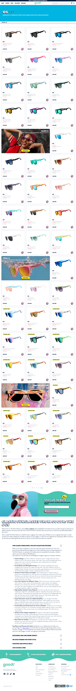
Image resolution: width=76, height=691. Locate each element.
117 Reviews (58, 375)
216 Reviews (8, 197)
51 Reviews (33, 477)
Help (36, 668)
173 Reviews (33, 248)
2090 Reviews (59, 146)
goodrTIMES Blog (51, 669)
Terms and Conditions (65, 666)
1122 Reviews (33, 44)
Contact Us (38, 671)
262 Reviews (9, 324)
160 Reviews (9, 375)
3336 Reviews (9, 70)
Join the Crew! (51, 511)
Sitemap (62, 672)
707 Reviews (58, 70)
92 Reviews (33, 426)
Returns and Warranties (40, 669)
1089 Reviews (34, 197)
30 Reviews (8, 451)
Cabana (49, 680)
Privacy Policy (63, 668)
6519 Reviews (9, 44)
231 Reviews (58, 197)
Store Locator (51, 666)
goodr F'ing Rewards (52, 668)
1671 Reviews (58, 273)
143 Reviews (8, 248)
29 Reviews (33, 324)
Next (42, 488)
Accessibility (38, 675)
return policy (26, 628)
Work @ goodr (51, 676)
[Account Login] (71, 3)
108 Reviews (9, 426)
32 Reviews (58, 451)
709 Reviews (58, 248)
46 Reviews (33, 451)
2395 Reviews (59, 44)
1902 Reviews (9, 95)
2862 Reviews (34, 70)
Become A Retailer (39, 673)
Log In (37, 666)
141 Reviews (33, 375)
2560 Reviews (34, 95)
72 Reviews (58, 426)
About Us (50, 674)
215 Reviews (58, 324)
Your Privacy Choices (65, 674)
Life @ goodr (50, 678)
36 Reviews (8, 477)
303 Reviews (58, 95)
